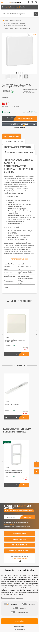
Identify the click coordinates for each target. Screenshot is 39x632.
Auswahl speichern (19, 626)
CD (19, 269)
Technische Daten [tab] (13, 141)
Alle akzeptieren (19, 621)
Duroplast (21, 266)
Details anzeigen (19, 629)
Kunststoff (28, 266)
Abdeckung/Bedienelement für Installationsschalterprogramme (25, 281)
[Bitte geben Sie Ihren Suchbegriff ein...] (36, 14)
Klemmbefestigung (24, 276)
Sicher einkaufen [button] (19, 533)
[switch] (6, 604)
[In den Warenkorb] (3, 32)
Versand (16, 106)
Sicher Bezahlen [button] (19, 539)
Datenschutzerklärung (9, 524)
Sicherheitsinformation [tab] (20, 152)
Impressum (19, 598)
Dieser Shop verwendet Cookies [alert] (19, 570)
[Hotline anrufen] (36, 464)
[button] (28, 2)
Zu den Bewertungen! (19, 558)
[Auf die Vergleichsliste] (29, 35)
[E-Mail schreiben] (36, 471)
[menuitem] (10, 7)
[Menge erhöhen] (12, 118)
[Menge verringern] (3, 118)
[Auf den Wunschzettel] (34, 35)
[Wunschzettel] (32, 2)
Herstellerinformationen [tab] (18, 147)
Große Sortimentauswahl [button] (19, 551)
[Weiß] (20, 287)
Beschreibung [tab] (11, 136)
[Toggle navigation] (2, 2)
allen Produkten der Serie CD (25, 273)
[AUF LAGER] (16, 454)
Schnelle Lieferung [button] (19, 545)
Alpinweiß (21, 264)
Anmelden (27, 517)
